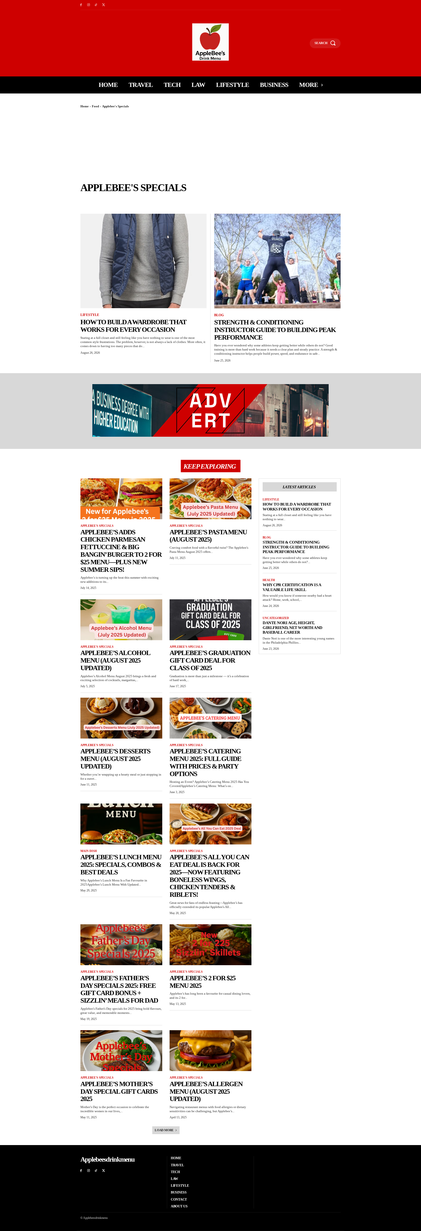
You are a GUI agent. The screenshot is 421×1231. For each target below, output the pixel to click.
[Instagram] (88, 5)
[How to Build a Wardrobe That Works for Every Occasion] (143, 261)
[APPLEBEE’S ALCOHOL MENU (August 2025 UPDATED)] (121, 619)
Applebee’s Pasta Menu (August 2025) (208, 535)
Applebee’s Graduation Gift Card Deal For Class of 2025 (210, 660)
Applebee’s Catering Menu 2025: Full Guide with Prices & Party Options (205, 762)
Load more (164, 1130)
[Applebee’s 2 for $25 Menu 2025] (210, 944)
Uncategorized (276, 618)
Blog (219, 315)
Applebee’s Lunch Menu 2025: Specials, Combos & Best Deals (120, 864)
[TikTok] (96, 5)
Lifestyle (89, 315)
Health (269, 580)
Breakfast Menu (95, 200)
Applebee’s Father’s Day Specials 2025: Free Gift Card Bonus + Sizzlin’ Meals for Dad (119, 989)
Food (95, 106)
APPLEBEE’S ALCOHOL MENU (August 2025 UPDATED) (115, 660)
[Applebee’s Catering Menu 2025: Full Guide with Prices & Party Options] (210, 718)
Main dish (142, 200)
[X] (103, 5)
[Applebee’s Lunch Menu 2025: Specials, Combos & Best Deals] (121, 824)
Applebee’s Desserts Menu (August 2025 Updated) (115, 758)
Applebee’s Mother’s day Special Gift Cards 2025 (119, 1091)
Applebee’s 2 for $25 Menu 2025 (202, 981)
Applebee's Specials (97, 526)
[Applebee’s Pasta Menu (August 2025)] (210, 498)
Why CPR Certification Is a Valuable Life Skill (292, 587)
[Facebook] (81, 5)
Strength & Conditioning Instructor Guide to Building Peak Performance (275, 329)
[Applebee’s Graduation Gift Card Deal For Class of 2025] (210, 619)
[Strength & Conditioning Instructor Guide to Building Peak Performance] (277, 261)
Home (84, 106)
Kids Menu (121, 200)
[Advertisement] (210, 145)
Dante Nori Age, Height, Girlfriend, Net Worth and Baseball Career (292, 627)
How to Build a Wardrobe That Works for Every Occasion (133, 325)
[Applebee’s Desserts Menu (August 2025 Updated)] (121, 718)
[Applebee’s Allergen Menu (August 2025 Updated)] (210, 1050)
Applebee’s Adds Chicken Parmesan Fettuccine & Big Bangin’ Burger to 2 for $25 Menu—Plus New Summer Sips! (121, 550)
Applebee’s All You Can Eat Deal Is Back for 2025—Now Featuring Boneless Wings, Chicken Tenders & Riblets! (209, 875)
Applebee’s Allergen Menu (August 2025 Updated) (206, 1091)
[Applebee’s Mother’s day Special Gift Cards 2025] (121, 1050)
